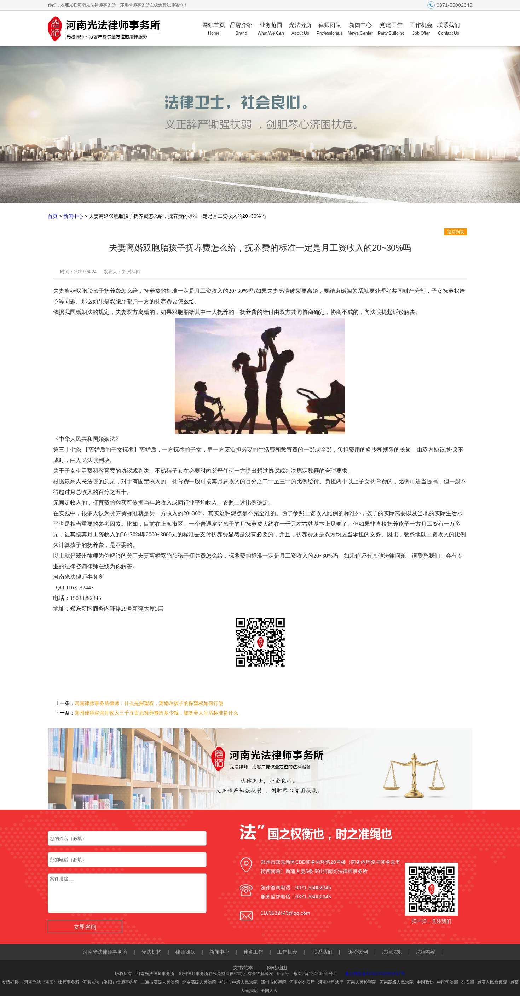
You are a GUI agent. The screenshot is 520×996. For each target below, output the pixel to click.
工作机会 (421, 29)
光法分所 (300, 29)
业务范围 (271, 29)
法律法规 (392, 952)
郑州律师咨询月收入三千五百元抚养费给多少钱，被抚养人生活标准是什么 (156, 713)
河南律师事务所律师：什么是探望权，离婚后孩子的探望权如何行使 (149, 703)
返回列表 (455, 231)
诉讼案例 (358, 952)
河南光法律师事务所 (105, 952)
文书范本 (243, 968)
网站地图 (277, 968)
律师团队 (330, 29)
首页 (53, 216)
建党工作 (253, 952)
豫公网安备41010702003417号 (375, 973)
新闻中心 (360, 29)
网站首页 (213, 29)
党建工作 (391, 29)
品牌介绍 (241, 29)
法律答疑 (426, 952)
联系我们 (448, 29)
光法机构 (151, 952)
